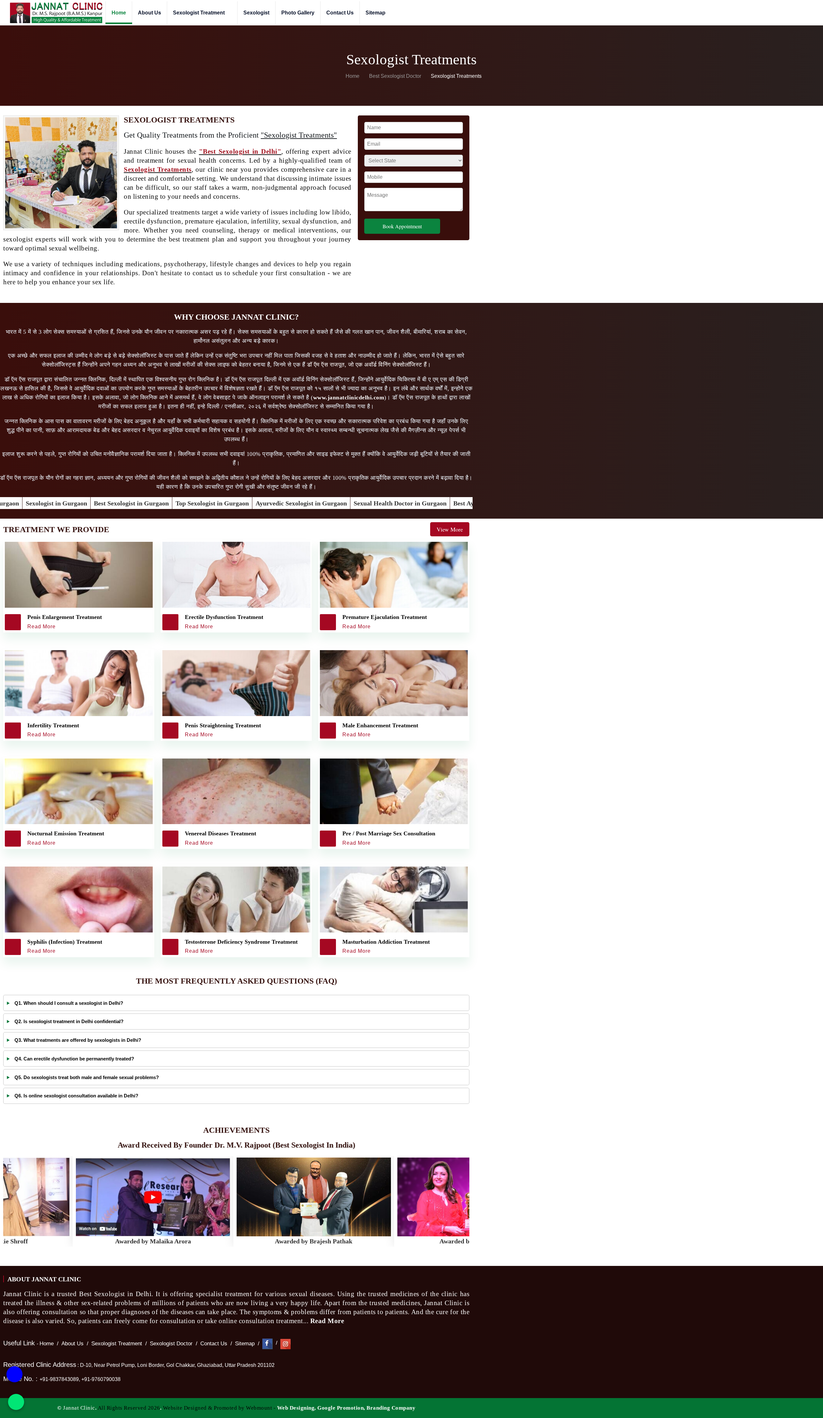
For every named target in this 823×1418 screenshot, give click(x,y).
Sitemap (375, 12)
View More (450, 529)
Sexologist (256, 12)
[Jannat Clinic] (56, 12)
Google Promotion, (341, 1408)
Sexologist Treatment (199, 12)
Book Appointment (402, 226)
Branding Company (390, 1408)
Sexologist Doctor (171, 1344)
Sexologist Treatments (158, 169)
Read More (328, 1321)
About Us (149, 12)
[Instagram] (285, 1344)
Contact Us (340, 12)
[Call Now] (14, 1378)
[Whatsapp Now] (16, 1402)
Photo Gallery (297, 12)
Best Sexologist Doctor (395, 76)
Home (119, 12)
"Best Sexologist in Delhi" (240, 151)
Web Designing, (296, 1408)
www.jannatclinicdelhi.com (348, 397)
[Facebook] (267, 1344)
